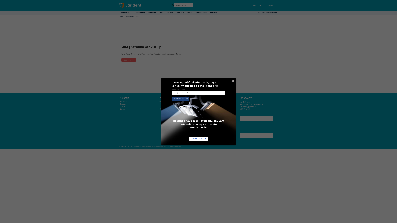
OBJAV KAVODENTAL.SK (198, 139)
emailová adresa (178, 89)
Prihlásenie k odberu (181, 99)
